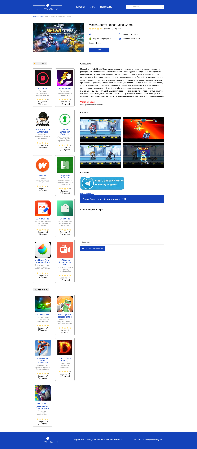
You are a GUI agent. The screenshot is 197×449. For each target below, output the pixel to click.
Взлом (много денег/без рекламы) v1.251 (104, 199)
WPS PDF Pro (42, 219)
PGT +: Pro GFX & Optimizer (42, 131)
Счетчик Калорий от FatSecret (65, 132)
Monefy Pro (65, 219)
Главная (80, 6)
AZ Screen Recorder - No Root (64, 262)
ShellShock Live (42, 315)
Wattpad (42, 175)
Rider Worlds (65, 88)
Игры (92, 6)
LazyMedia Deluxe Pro (65, 176)
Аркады (41, 16)
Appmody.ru (47, 7)
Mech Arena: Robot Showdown (42, 360)
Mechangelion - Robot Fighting (65, 316)
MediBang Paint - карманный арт (43, 261)
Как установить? (87, 194)
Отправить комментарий (92, 248)
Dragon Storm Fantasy (64, 359)
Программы (106, 6)
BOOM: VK (43, 88)
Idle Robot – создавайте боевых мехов (42, 406)
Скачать (101, 50)
